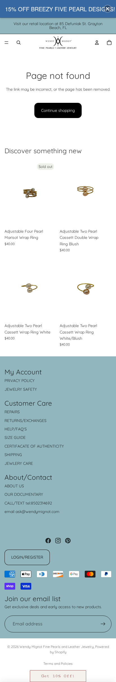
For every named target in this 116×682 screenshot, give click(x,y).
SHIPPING (13, 454)
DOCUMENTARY (28, 494)
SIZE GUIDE (15, 437)
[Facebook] (48, 540)
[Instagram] (58, 540)
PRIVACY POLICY (20, 380)
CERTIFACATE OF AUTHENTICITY (34, 446)
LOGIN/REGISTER (27, 557)
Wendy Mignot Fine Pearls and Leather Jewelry (56, 647)
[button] (58, 676)
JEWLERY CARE (19, 463)
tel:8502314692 (39, 503)
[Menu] (6, 42)
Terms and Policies (58, 663)
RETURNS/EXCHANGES (25, 420)
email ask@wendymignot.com (32, 511)
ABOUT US (14, 485)
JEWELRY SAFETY (21, 389)
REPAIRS (12, 411)
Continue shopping (58, 110)
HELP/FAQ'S (16, 429)
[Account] (97, 42)
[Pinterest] (67, 540)
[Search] (18, 42)
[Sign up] (103, 624)
